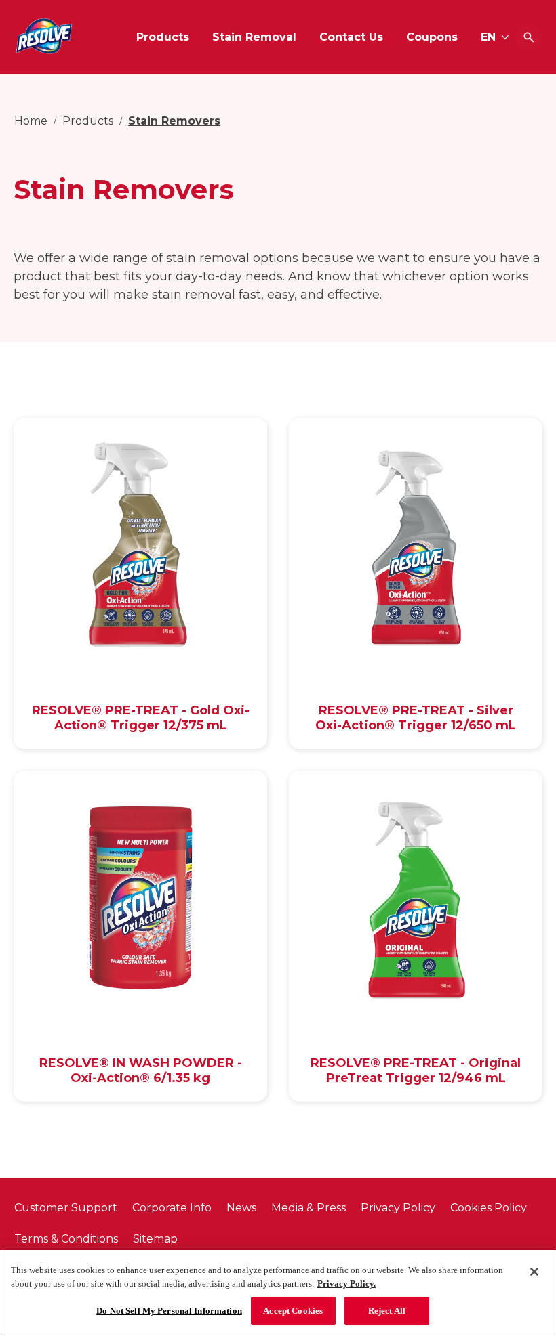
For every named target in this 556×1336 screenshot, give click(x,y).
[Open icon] (528, 37)
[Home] (44, 37)
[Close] (534, 1272)
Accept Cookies (293, 1311)
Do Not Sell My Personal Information (169, 1311)
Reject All (386, 1311)
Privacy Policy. (346, 1283)
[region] (278, 1293)
